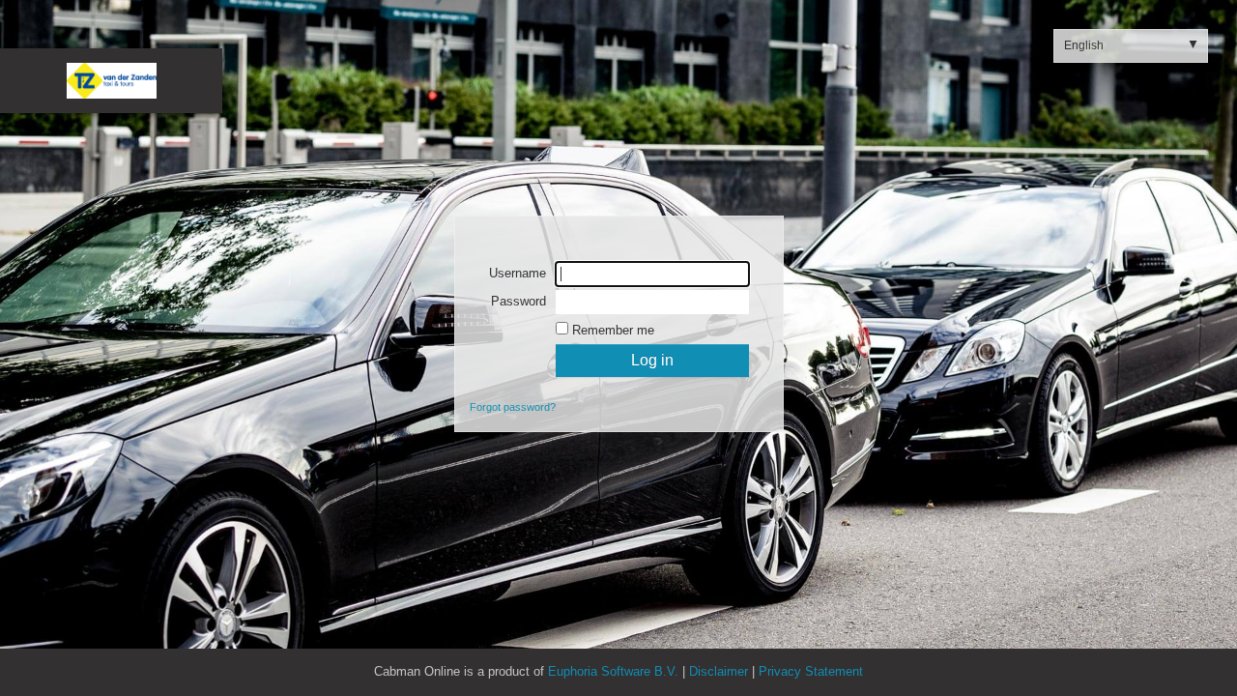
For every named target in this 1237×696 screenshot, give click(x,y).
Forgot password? (513, 407)
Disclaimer (718, 671)
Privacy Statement (811, 671)
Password (518, 301)
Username (517, 273)
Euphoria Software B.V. (615, 671)
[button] (1130, 46)
